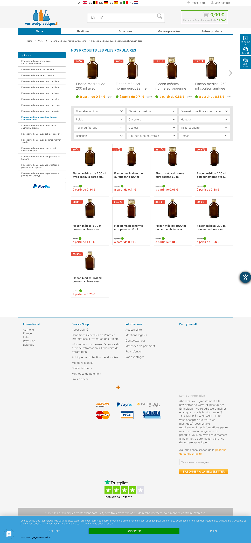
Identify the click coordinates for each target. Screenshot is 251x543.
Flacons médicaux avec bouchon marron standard (41, 141)
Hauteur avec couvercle (143, 135)
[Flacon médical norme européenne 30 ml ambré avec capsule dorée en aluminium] (131, 208)
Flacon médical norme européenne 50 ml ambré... (170, 86)
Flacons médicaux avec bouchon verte (40, 111)
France (27, 333)
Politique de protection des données (95, 357)
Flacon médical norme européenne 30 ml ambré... (128, 227)
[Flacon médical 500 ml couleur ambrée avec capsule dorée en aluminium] (90, 208)
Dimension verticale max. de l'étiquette (205, 111)
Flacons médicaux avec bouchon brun (40, 93)
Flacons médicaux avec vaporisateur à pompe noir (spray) (40, 174)
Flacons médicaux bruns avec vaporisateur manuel (36, 62)
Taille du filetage (86, 127)
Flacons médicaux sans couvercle (37, 75)
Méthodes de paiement (86, 373)
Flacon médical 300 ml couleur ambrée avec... (212, 227)
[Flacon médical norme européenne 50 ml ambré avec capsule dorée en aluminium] (172, 68)
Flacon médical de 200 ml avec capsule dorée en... (91, 86)
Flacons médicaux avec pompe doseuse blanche (40, 157)
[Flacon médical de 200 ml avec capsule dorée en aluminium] (92, 68)
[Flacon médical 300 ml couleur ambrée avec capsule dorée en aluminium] (214, 208)
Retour (27, 55)
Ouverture (134, 119)
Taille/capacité (190, 127)
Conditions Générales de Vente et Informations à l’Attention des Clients (95, 337)
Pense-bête (198, 2)
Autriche (28, 329)
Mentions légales (82, 362)
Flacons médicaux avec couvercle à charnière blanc (38, 149)
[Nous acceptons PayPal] (42, 186)
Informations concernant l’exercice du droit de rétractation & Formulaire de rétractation (96, 348)
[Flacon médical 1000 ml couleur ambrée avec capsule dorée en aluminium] (173, 208)
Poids (79, 119)
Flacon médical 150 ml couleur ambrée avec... (87, 279)
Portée (185, 135)
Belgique (28, 344)
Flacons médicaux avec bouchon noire (40, 99)
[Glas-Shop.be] (95, 2)
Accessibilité (80, 329)
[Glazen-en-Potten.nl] (136, 2)
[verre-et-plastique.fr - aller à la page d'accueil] (47, 17)
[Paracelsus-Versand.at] (85, 2)
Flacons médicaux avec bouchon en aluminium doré (39, 118)
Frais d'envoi (80, 379)
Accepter (134, 531)
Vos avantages (135, 357)
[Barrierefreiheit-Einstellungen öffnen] (245, 277)
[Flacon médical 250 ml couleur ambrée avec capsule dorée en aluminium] (211, 68)
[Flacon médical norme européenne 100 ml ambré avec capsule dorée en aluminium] (132, 68)
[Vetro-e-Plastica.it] (125, 2)
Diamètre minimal (87, 111)
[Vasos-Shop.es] (116, 2)
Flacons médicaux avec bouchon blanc (40, 81)
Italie (26, 337)
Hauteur (186, 119)
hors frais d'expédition (119, 513)
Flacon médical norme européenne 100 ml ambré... (131, 86)
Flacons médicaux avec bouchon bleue (40, 87)
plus (213, 531)
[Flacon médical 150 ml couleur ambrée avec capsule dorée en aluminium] (90, 261)
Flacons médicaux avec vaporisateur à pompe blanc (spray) (40, 166)
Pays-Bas (29, 341)
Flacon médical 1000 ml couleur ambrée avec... (171, 227)
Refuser (54, 531)
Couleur (133, 127)
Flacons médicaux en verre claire (37, 69)
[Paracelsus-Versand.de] (106, 2)
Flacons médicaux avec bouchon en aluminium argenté (38, 126)
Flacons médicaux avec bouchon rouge (40, 105)
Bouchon (81, 135)
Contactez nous (82, 368)
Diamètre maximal (139, 111)
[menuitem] (25, 3)
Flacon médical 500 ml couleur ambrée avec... (87, 227)
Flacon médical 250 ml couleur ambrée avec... (211, 86)
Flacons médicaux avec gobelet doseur (40, 134)
